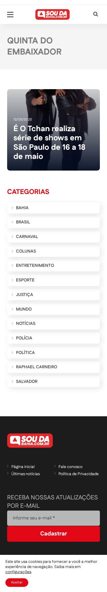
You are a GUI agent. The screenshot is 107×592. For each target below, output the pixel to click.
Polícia (24, 338)
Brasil (23, 222)
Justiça (24, 295)
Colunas (26, 251)
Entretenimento (35, 266)
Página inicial (23, 467)
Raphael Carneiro (36, 367)
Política (25, 353)
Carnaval (27, 237)
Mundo (24, 309)
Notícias (25, 324)
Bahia (22, 208)
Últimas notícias (25, 474)
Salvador (26, 382)
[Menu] (10, 14)
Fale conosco (70, 467)
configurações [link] (18, 572)
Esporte (25, 280)
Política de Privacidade (78, 474)
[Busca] (96, 14)
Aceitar (17, 582)
